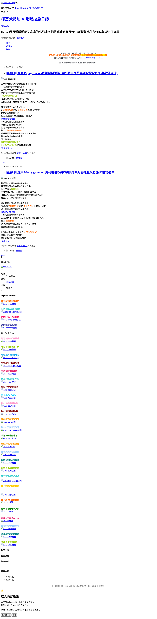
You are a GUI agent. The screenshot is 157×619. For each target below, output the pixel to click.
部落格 (9, 46)
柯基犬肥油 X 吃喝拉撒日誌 (25, 19)
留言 (25, 153)
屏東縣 (19, 158)
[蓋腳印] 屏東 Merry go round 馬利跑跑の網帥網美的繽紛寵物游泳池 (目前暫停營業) (61, 172)
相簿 (8, 43)
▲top (3, 162)
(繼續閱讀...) (6, 148)
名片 (8, 49)
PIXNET (60, 586)
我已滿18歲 (6, 615)
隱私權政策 (92, 586)
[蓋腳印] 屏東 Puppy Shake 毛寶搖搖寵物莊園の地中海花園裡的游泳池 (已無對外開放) (62, 73)
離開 (14, 615)
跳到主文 (5, 26)
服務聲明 (102, 586)
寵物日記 (21, 38)
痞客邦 (20, 153)
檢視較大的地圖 (8, 119)
